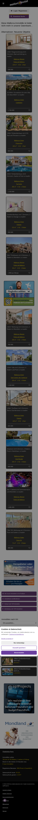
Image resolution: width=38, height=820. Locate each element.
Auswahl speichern (19, 648)
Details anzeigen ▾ (7, 638)
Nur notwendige (19, 643)
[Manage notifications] (4, 800)
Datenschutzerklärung (16, 634)
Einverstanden (19, 652)
